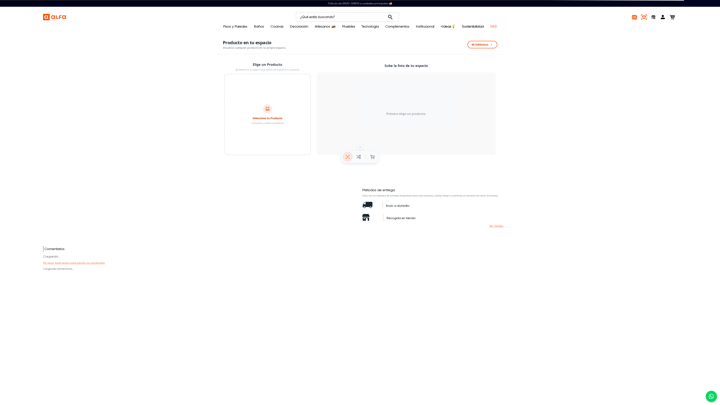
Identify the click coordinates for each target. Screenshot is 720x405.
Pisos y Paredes (235, 26)
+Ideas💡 (448, 26)
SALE (493, 26)
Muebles (348, 26)
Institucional (425, 26)
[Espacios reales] (644, 17)
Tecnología (370, 26)
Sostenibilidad (473, 26)
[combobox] (368, 17)
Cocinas (277, 26)
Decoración (299, 26)
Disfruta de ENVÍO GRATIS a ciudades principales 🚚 (360, 3)
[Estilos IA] (634, 17)
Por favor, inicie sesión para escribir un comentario (74, 262)
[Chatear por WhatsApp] (711, 396)
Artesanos (322, 26)
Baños (259, 26)
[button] (663, 17)
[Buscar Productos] (390, 16)
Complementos (397, 26)
